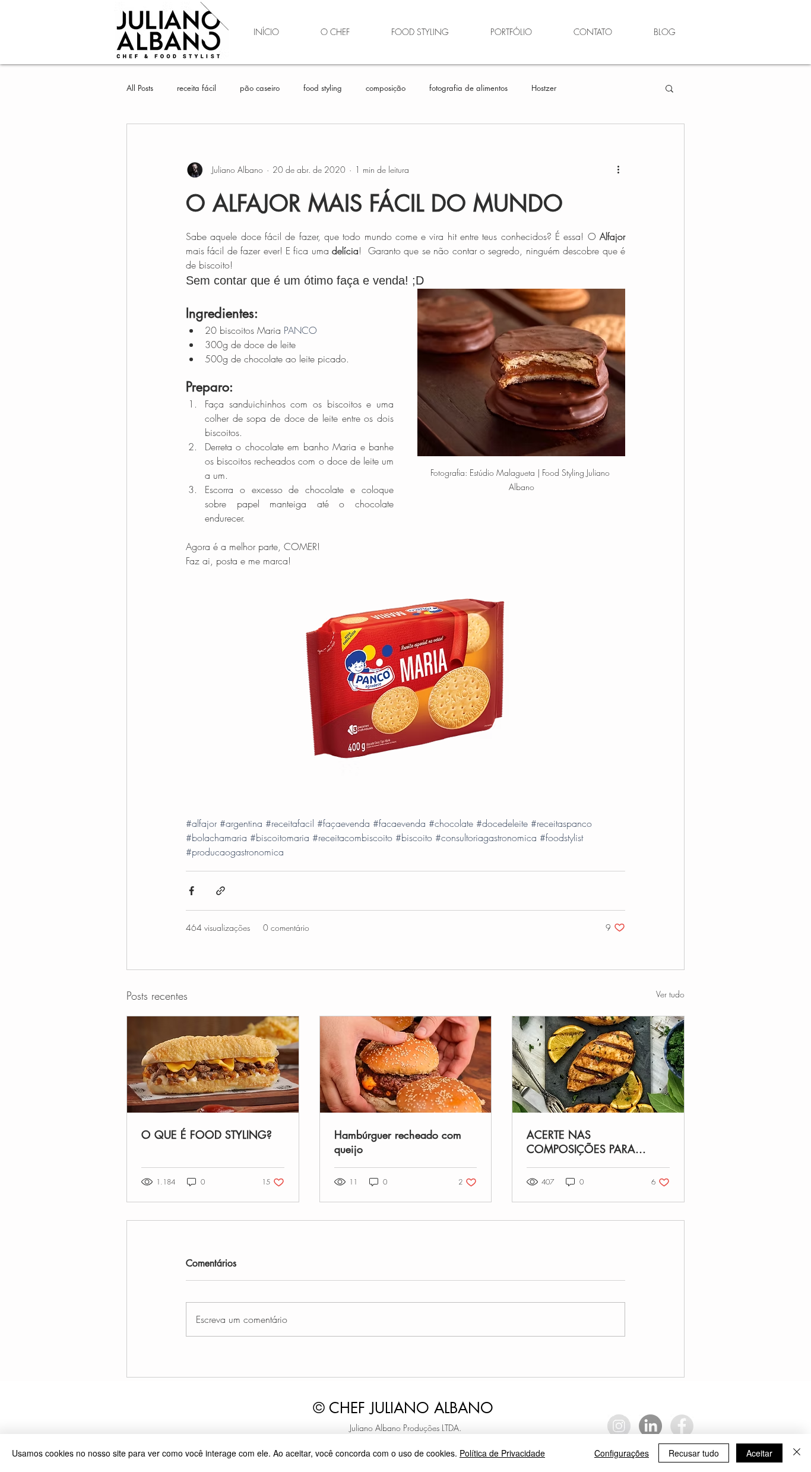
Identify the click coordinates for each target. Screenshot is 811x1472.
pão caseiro (260, 88)
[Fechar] (797, 1452)
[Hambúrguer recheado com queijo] (406, 1064)
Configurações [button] (621, 1453)
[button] (669, 88)
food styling (322, 88)
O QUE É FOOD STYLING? (206, 1134)
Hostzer (543, 88)
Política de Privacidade (502, 1453)
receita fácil (196, 88)
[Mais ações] (618, 169)
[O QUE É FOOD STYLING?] (213, 1064)
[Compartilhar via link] (220, 890)
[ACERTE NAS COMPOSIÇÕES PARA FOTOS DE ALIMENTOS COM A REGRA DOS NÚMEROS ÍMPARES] (598, 1064)
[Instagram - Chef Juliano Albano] (619, 1426)
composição (386, 88)
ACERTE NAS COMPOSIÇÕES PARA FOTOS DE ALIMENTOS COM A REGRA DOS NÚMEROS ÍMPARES (598, 1141)
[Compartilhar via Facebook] (191, 890)
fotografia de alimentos (468, 88)
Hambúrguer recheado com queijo (397, 1141)
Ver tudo (670, 994)
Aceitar (759, 1453)
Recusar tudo (694, 1453)
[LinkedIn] (650, 1426)
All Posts (139, 88)
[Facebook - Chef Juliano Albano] (681, 1426)
